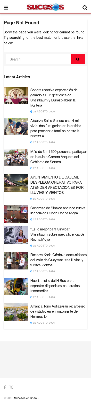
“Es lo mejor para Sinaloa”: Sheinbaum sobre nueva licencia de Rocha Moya (57, 234)
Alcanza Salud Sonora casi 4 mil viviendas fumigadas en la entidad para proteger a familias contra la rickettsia (55, 128)
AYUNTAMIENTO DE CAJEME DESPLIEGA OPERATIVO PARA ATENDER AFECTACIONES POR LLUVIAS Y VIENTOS (57, 184)
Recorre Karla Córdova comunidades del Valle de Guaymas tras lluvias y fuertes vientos (58, 259)
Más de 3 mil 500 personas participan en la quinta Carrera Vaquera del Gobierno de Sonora (58, 156)
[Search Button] (78, 59)
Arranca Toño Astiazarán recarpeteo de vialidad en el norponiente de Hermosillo (57, 311)
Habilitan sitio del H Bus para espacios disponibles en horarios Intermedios (55, 285)
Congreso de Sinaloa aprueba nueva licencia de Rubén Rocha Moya (57, 210)
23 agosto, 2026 (44, 111)
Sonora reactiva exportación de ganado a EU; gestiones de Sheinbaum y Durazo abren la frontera (53, 97)
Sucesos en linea (25, 398)
